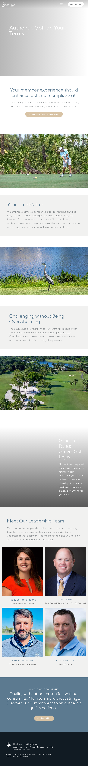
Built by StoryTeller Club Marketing (17, 756)
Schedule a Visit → (44, 718)
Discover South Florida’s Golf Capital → (44, 114)
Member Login (76, 4)
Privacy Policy (46, 754)
